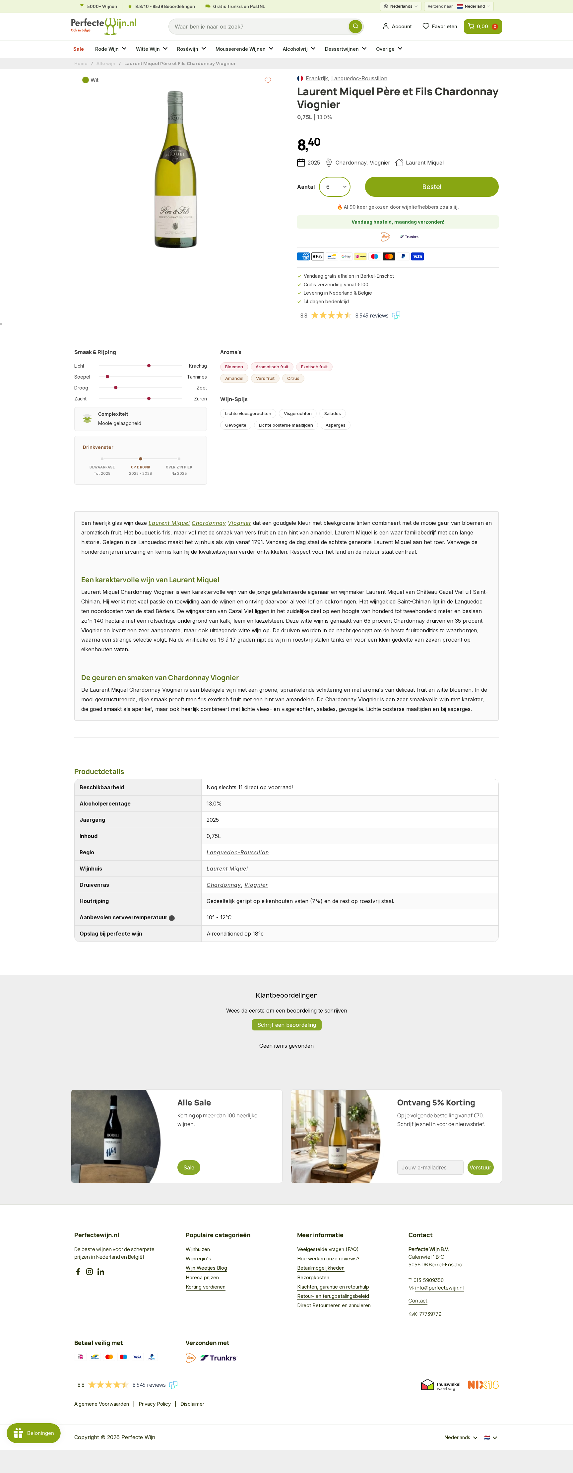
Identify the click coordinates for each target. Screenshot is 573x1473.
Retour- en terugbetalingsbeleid (333, 1296)
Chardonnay (351, 162)
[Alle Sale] (176, 1136)
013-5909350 (429, 1280)
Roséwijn (187, 49)
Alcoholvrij (295, 49)
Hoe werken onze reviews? (328, 1258)
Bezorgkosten (313, 1277)
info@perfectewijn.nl (439, 1287)
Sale (78, 49)
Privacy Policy (155, 1404)
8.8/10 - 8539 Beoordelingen (165, 6)
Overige (385, 49)
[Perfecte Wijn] (103, 26)
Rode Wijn (107, 49)
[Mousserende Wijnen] (272, 49)
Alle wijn (105, 63)
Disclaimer (192, 1404)
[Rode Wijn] (125, 49)
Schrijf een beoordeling (286, 1024)
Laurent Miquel (425, 162)
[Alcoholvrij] (314, 49)
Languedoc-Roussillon (359, 78)
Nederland (456, 6)
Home (81, 63)
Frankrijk (317, 78)
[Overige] (401, 49)
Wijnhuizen (198, 1249)
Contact (418, 1300)
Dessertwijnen (342, 49)
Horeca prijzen (202, 1277)
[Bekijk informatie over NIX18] (483, 1384)
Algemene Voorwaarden (101, 1404)
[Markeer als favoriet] (268, 80)
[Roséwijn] (204, 49)
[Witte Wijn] (166, 49)
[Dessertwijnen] (365, 49)
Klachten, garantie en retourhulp (333, 1287)
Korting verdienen (205, 1287)
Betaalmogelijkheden (321, 1268)
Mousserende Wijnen (241, 49)
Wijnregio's (198, 1258)
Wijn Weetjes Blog (206, 1268)
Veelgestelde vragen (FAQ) (328, 1249)
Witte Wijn (148, 49)
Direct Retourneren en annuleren (334, 1305)
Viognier (380, 162)
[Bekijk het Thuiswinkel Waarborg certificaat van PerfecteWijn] (440, 1385)
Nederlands (401, 6)
